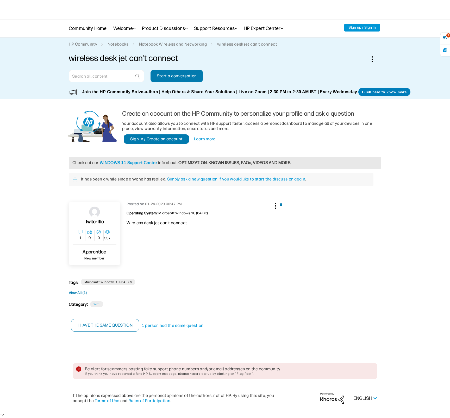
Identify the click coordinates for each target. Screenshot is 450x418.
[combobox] (106, 76)
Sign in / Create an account (156, 138)
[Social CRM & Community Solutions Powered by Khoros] (332, 398)
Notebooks (118, 44)
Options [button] (375, 59)
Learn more (205, 138)
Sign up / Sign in (362, 27)
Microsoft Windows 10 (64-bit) (108, 282)
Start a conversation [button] (177, 75)
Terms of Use (107, 400)
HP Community (83, 44)
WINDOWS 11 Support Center (128, 162)
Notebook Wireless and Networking (173, 44)
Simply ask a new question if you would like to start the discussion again (236, 179)
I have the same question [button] (105, 325)
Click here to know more (384, 92)
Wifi (96, 304)
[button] (275, 204)
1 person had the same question (173, 325)
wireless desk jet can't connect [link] (247, 44)
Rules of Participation (149, 400)
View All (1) (78, 293)
